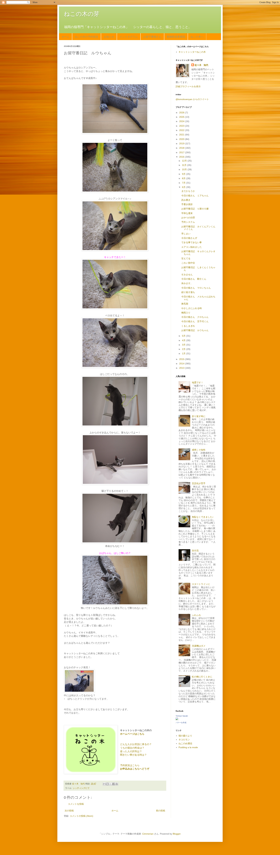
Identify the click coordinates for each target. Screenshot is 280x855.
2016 (182, 156)
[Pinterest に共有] (116, 784)
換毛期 (184, 303)
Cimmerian (147, 833)
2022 (182, 130)
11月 (184, 165)
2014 (182, 363)
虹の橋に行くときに (202, 676)
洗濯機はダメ (198, 646)
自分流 (195, 550)
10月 (184, 169)
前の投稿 (160, 810)
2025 (182, 117)
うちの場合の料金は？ (132, 747)
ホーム (65, 36)
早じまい (185, 233)
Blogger (177, 833)
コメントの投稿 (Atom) (81, 816)
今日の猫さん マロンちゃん (196, 288)
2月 (184, 349)
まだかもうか (188, 191)
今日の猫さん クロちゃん (195, 317)
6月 (184, 187)
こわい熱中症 (188, 263)
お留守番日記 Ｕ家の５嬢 (195, 208)
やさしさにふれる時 (191, 308)
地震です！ (197, 382)
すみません (187, 274)
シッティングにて (81, 788)
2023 (182, 126)
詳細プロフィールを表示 (188, 86)
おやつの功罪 (188, 217)
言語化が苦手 (198, 483)
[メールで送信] (104, 784)
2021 (182, 134)
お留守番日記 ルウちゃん (195, 330)
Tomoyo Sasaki (182, 716)
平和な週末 (187, 213)
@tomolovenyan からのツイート (192, 99)
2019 (182, 143)
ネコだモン (184, 739)
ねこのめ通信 (185, 743)
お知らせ (109, 36)
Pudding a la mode (188, 747)
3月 (184, 344)
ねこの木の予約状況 (86, 36)
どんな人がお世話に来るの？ (136, 744)
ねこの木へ (197, 36)
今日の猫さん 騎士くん (193, 279)
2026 (182, 112)
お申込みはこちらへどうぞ (134, 768)
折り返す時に (198, 416)
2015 (182, 359)
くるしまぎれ (188, 326)
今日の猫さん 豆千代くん (195, 321)
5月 (184, 336)
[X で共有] (110, 784)
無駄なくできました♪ (202, 517)
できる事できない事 (191, 242)
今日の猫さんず (189, 238)
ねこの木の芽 (81, 14)
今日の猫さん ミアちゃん (195, 195)
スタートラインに (201, 584)
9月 (184, 174)
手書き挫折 (187, 204)
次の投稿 (69, 810)
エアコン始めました (191, 247)
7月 (184, 182)
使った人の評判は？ (131, 751)
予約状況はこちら (130, 765)
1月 (184, 353)
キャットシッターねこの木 (192, 52)
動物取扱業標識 (176, 36)
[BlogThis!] (107, 784)
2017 (182, 152)
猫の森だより (185, 735)
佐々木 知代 (201, 65)
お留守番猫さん (152, 36)
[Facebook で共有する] (113, 784)
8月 (184, 178)
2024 (182, 121)
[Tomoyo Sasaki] (177, 719)
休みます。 (187, 283)
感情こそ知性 (198, 449)
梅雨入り (185, 312)
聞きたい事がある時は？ (133, 754)
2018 (182, 148)
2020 (182, 139)
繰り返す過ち (188, 292)
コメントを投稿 (76, 804)
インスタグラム (129, 36)
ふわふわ (196, 615)
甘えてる (185, 258)
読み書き (185, 200)
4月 (184, 340)
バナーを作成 (181, 722)
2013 (182, 368)
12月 (184, 160)
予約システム (188, 222)
